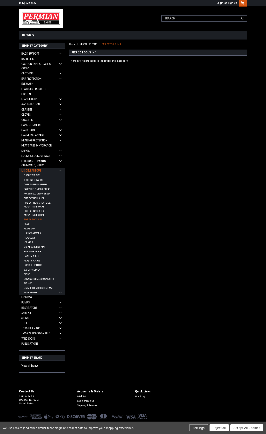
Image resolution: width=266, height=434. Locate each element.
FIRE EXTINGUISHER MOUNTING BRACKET (35, 213)
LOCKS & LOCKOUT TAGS (35, 156)
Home (72, 44)
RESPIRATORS (29, 307)
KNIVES (25, 151)
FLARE (27, 224)
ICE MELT (28, 242)
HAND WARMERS (32, 233)
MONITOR (26, 297)
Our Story (28, 35)
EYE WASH (27, 83)
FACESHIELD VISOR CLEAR (37, 189)
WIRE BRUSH (30, 292)
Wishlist (81, 396)
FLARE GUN (29, 228)
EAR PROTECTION (31, 78)
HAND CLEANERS (31, 125)
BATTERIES (27, 59)
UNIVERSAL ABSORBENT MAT (39, 288)
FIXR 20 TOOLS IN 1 (33, 219)
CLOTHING (27, 73)
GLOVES (26, 114)
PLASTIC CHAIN (32, 260)
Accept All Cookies (246, 428)
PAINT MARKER (31, 255)
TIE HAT (28, 283)
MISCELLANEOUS (31, 170)
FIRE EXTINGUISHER (34, 198)
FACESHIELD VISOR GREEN (37, 193)
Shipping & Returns (87, 405)
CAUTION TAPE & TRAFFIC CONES (36, 66)
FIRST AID (26, 94)
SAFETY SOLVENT (33, 269)
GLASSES (26, 109)
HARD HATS (28, 130)
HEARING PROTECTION (34, 140)
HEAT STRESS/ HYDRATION (36, 145)
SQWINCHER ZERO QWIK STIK (39, 278)
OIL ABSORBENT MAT (34, 246)
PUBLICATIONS (29, 343)
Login (220, 2)
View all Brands (30, 365)
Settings (199, 428)
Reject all (219, 428)
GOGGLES (27, 120)
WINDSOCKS (28, 338)
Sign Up (232, 2)
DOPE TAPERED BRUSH (35, 184)
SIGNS (27, 274)
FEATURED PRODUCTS (33, 89)
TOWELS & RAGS (31, 328)
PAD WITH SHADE (32, 251)
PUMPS (25, 302)
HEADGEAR (29, 237)
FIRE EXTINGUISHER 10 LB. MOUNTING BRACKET (37, 204)
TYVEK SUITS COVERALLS (35, 333)
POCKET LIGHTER (33, 265)
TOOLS (25, 323)
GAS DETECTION (30, 104)
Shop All (26, 313)
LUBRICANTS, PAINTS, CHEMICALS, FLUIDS (33, 163)
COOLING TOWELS (33, 180)
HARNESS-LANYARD (33, 135)
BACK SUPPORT (30, 53)
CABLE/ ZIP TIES (32, 175)
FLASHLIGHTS (29, 99)
